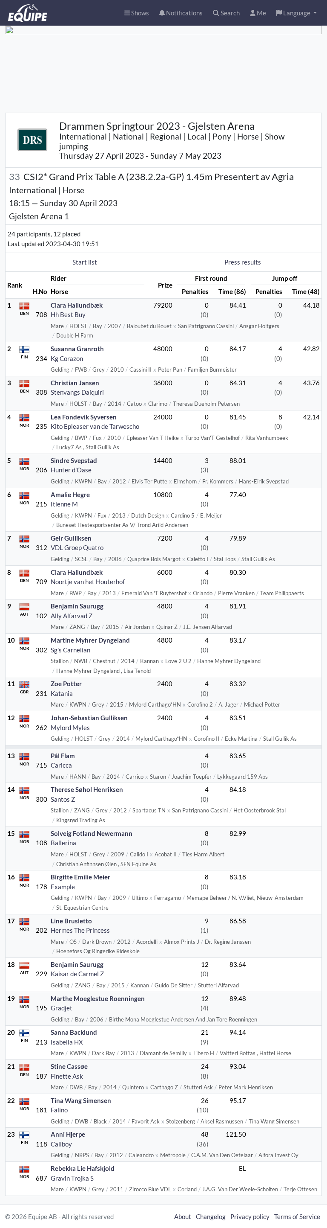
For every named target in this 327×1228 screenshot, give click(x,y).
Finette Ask (67, 1076)
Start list (84, 262)
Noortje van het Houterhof (88, 581)
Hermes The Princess (80, 930)
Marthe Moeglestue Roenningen (98, 998)
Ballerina (63, 843)
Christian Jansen (75, 383)
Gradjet (61, 1008)
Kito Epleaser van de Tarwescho (95, 426)
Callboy (61, 1144)
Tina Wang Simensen (81, 1100)
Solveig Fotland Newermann (91, 833)
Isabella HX (67, 1042)
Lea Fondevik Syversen (84, 417)
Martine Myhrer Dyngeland (90, 640)
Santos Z (63, 799)
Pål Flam (63, 755)
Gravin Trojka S (72, 1178)
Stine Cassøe (69, 1066)
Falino (59, 1110)
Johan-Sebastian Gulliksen (89, 718)
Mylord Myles (70, 727)
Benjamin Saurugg (77, 606)
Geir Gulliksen (71, 538)
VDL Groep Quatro (77, 547)
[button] (296, 13)
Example (63, 886)
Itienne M (64, 504)
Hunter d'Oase (71, 470)
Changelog (211, 1216)
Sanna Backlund (74, 1032)
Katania (62, 693)
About (182, 1216)
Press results (242, 262)
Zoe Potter (66, 683)
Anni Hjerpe (68, 1134)
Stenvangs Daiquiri (77, 392)
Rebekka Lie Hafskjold (83, 1168)
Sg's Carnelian (70, 650)
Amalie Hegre (70, 494)
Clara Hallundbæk (77, 305)
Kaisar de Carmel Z (77, 974)
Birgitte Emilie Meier (80, 877)
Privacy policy (250, 1216)
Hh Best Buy (68, 314)
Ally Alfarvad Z (71, 616)
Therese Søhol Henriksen (87, 789)
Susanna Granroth (77, 348)
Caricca (61, 765)
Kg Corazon (67, 358)
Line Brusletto (71, 921)
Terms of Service (297, 1216)
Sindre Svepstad (74, 460)
